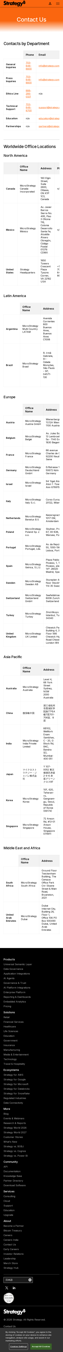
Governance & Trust (15, 982)
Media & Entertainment (16, 1054)
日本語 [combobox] (9, 1279)
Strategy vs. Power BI (16, 1155)
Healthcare (10, 1026)
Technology (10, 1059)
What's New (10, 1141)
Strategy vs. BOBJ (14, 1146)
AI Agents (9, 978)
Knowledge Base (13, 1176)
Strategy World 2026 (15, 1127)
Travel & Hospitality (14, 1063)
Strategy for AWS (13, 1074)
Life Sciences (11, 1031)
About (7, 1221)
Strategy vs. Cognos (15, 1151)
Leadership (10, 1258)
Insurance (9, 1045)
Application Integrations (17, 973)
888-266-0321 (28, 93)
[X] (7, 1288)
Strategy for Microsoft (16, 1084)
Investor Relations (14, 1253)
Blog (6, 1113)
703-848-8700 (29, 107)
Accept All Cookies (41, 1346)
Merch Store (11, 1263)
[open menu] (57, 3)
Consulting (9, 1196)
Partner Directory (13, 1180)
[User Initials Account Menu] (50, 3)
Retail (7, 1017)
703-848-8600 (29, 65)
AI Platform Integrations (17, 987)
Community (11, 1161)
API (6, 1166)
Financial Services (14, 1021)
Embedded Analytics (15, 1001)
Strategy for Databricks (17, 1088)
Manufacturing (12, 1049)
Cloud (7, 1200)
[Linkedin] (14, 1288)
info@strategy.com (49, 65)
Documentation (12, 1171)
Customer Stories (13, 1137)
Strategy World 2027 (15, 1132)
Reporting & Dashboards (17, 996)
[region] (31, 1340)
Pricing (7, 1006)
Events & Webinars (14, 1118)
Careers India (11, 1239)
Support (8, 1205)
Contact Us (10, 1244)
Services (9, 1191)
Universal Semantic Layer (18, 964)
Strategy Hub (11, 1267)
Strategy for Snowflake (17, 1093)
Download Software (15, 1185)
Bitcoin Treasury (13, 1230)
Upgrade (8, 1214)
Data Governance (13, 968)
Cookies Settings (18, 1346)
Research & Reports (15, 1123)
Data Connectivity (13, 1102)
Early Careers (11, 1249)
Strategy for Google (15, 1079)
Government (10, 1040)
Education (9, 1035)
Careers (8, 1235)
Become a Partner (14, 1225)
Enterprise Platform (14, 992)
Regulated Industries (15, 1098)
